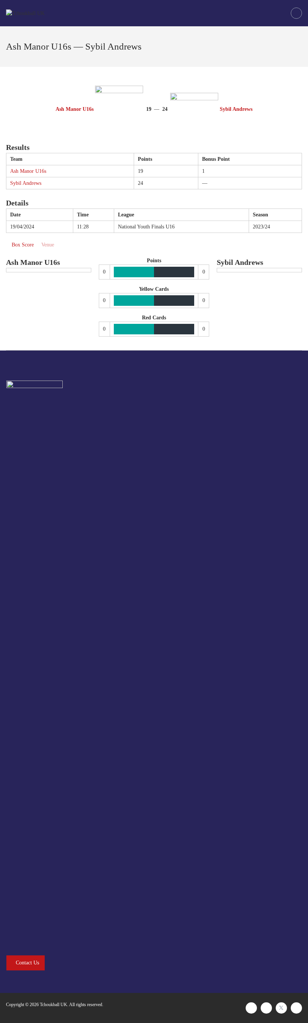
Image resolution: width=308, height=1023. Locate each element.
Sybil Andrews (25, 183)
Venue (47, 245)
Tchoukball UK (53, 1004)
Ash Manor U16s (28, 171)
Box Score (23, 245)
